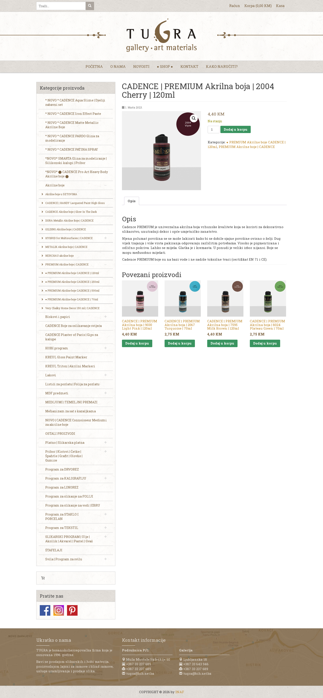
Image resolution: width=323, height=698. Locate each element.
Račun (234, 5)
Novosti (141, 66)
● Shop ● (165, 66)
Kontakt (189, 66)
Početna (94, 66)
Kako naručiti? (222, 66)
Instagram (58, 610)
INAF (179, 692)
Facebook (45, 610)
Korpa (258, 5)
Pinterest (72, 610)
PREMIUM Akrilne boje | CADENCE (247, 146)
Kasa (280, 5)
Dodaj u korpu (235, 129)
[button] (194, 118)
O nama (118, 66)
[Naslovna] (161, 35)
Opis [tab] (132, 201)
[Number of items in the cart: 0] (43, 578)
